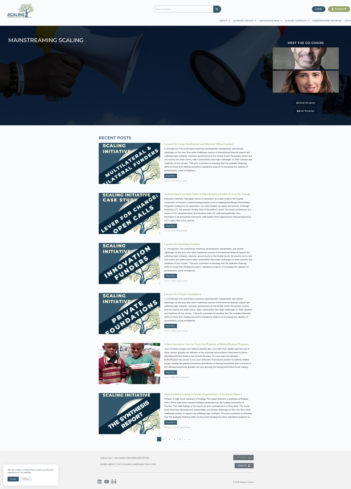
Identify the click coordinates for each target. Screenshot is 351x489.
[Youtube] (106, 481)
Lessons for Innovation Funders (182, 244)
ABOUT (223, 21)
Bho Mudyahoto (183, 377)
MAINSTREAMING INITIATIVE (326, 21)
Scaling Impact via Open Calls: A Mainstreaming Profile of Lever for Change (207, 194)
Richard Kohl (182, 231)
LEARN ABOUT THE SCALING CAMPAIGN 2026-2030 (128, 464)
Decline (26, 479)
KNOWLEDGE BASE (269, 21)
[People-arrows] (114, 481)
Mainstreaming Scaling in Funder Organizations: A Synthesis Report (203, 394)
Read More (170, 176)
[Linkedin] (99, 481)
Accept (13, 479)
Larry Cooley (181, 181)
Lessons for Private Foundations (182, 294)
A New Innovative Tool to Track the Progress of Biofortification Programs (206, 344)
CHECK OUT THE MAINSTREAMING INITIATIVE (124, 458)
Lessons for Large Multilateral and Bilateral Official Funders (199, 144)
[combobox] (183, 9)
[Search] (217, 9)
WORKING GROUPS (243, 21)
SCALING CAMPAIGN (295, 21)
